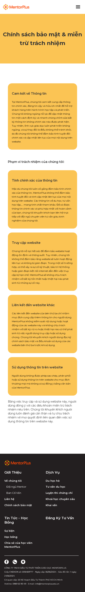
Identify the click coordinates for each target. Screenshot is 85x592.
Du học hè (53, 480)
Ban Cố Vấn (13, 492)
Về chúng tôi (13, 480)
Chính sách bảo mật (18, 505)
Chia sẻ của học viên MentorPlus (18, 544)
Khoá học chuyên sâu (60, 499)
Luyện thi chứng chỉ (59, 492)
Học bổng (10, 536)
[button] (78, 7)
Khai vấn (51, 505)
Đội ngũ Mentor (16, 486)
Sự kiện (9, 530)
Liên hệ (9, 499)
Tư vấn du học (55, 486)
